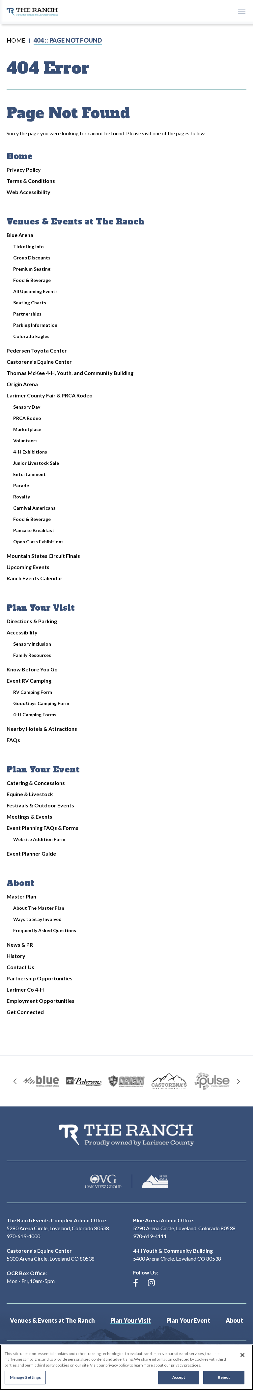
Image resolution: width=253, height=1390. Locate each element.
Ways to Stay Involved (37, 919)
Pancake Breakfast (33, 530)
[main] (126, 540)
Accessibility (22, 632)
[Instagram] (151, 1282)
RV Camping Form (32, 692)
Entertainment (29, 474)
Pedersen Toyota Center (37, 350)
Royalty (21, 496)
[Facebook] (135, 1282)
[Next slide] (238, 1081)
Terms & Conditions (31, 181)
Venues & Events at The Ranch (75, 221)
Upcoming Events (28, 567)
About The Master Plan (38, 908)
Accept (178, 1377)
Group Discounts (31, 257)
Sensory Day (26, 407)
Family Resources (32, 655)
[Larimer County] (155, 1181)
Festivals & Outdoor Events (40, 805)
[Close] (242, 1355)
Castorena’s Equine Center (39, 361)
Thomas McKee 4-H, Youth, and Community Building (70, 373)
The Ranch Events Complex (32, 11)
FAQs (13, 740)
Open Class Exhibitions (38, 541)
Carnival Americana (34, 508)
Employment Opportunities (40, 1001)
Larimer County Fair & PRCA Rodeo (50, 395)
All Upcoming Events (35, 291)
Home (16, 40)
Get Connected (25, 1012)
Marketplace (27, 429)
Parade (21, 485)
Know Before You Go (32, 669)
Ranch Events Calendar (35, 578)
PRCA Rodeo (27, 418)
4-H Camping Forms (34, 714)
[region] (126, 1367)
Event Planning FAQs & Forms (42, 828)
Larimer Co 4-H (25, 989)
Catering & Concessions (36, 783)
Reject (224, 1377)
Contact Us (20, 967)
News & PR (20, 944)
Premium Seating (31, 269)
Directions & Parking (32, 621)
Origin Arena (22, 384)
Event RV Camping (29, 680)
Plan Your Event (43, 769)
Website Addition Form (39, 839)
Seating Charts (29, 302)
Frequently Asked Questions (44, 930)
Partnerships (27, 314)
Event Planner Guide (31, 853)
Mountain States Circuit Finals (43, 556)
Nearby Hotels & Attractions (42, 729)
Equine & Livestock (30, 794)
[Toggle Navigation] (241, 11)
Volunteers (25, 440)
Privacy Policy (24, 169)
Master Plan (21, 896)
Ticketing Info (28, 246)
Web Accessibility (28, 192)
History (16, 956)
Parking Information (35, 325)
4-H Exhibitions (30, 452)
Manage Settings (25, 1377)
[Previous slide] (15, 1081)
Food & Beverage (32, 280)
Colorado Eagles (31, 336)
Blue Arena (20, 235)
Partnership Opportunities (39, 978)
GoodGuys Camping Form (41, 703)
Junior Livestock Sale (36, 463)
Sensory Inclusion (32, 644)
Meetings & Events (29, 816)
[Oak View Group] (103, 1181)
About (20, 883)
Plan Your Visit (41, 607)
